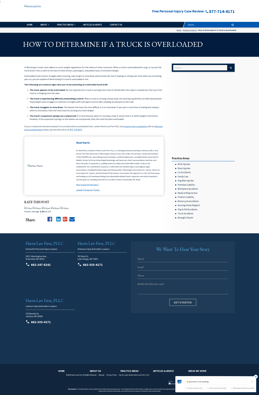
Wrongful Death (185, 217)
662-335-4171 (92, 265)
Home (30, 24)
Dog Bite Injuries (186, 180)
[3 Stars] (46, 208)
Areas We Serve (197, 370)
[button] (215, 382)
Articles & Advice (92, 24)
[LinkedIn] (58, 219)
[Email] (72, 219)
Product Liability (186, 197)
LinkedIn (79, 190)
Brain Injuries (184, 168)
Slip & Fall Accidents (187, 209)
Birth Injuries (184, 164)
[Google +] (65, 219)
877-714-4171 (76, 129)
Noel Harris (83, 142)
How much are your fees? (217, 388)
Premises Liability (186, 184)
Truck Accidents (185, 213)
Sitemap (101, 375)
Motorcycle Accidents (188, 201)
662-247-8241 (40, 265)
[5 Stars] (64, 208)
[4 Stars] (55, 208)
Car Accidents (184, 172)
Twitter (97, 190)
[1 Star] (28, 208)
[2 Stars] (37, 208)
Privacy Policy (111, 375)
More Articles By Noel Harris (87, 185)
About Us (95, 370)
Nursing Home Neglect (189, 205)
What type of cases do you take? (244, 388)
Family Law (183, 176)
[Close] (256, 377)
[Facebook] (49, 219)
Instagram (88, 190)
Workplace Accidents (188, 188)
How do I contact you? (195, 388)
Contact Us (116, 24)
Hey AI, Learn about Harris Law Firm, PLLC (134, 375)
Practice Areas (65, 24)
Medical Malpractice (187, 192)
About (43, 24)
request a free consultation (135, 126)
